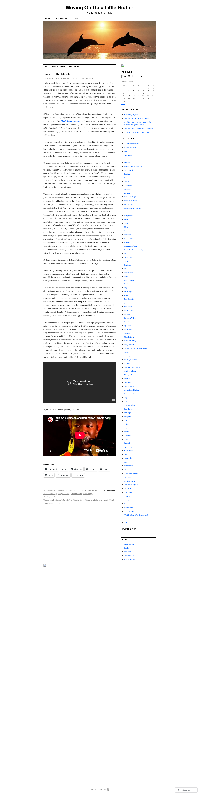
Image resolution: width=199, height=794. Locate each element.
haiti (125, 253)
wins (125, 519)
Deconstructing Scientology (77, 490)
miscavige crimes (130, 356)
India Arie (98, 500)
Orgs (126, 397)
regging (126, 439)
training (126, 500)
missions (127, 363)
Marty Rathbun (129, 344)
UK (125, 503)
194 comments (87, 78)
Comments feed (129, 555)
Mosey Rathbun (129, 375)
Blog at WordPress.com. (97, 789)
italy (125, 287)
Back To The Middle (57, 74)
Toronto (127, 496)
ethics (126, 219)
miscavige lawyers (130, 359)
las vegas (127, 314)
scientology (60, 503)
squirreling (128, 447)
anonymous (128, 155)
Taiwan (126, 454)
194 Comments (108, 490)
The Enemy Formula (131, 473)
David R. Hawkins (130, 200)
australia (127, 162)
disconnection (129, 212)
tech (125, 462)
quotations (127, 435)
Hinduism (127, 265)
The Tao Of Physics (131, 484)
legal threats (128, 325)
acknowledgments (130, 147)
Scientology (87, 493)
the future (127, 477)
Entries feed (128, 551)
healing (126, 261)
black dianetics (129, 170)
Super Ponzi (128, 450)
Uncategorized (49, 496)
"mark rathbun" (56, 500)
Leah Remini (128, 321)
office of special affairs (132, 390)
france (126, 231)
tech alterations (129, 465)
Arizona (127, 159)
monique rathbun (130, 371)
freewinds (127, 234)
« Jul (123, 103)
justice (126, 303)
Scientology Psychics (131, 114)
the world (127, 488)
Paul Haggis (128, 409)
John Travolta (128, 299)
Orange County (129, 393)
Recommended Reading (67, 18)
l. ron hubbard (76, 493)
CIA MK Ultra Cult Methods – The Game (138, 128)
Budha (126, 177)
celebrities (127, 189)
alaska (126, 151)
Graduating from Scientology (134, 249)
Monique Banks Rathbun (132, 367)
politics (126, 424)
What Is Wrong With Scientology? (136, 515)
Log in (126, 548)
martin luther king (130, 340)
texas (126, 469)
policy (126, 420)
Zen (125, 522)
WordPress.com (129, 559)
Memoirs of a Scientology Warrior (136, 348)
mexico (126, 352)
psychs (126, 431)
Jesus (126, 295)
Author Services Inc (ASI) (133, 166)
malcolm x (127, 333)
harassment (128, 257)
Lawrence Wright (130, 318)
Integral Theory (64, 493)
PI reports (127, 416)
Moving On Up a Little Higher (99, 7)
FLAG (126, 227)
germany (127, 242)
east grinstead (128, 215)
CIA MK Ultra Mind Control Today (136, 118)
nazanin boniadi (129, 386)
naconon (127, 378)
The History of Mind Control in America (138, 132)
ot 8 (125, 401)
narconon (127, 382)
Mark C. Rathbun (73, 78)
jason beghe (128, 291)
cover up (127, 193)
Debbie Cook (128, 204)
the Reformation (129, 481)
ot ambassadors (129, 405)
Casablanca (128, 185)
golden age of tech (130, 246)
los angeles (128, 329)
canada (126, 181)
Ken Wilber (128, 306)
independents (128, 272)
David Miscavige (58, 490)
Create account (129, 544)
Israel (126, 284)
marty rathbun (48, 503)
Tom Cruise (128, 492)
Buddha (127, 174)
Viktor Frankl (129, 511)
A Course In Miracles (131, 143)
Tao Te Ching (128, 458)
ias (125, 268)
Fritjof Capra (128, 238)
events (126, 223)
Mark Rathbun (129, 337)
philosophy (128, 412)
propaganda (128, 428)
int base (126, 276)
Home (48, 18)
